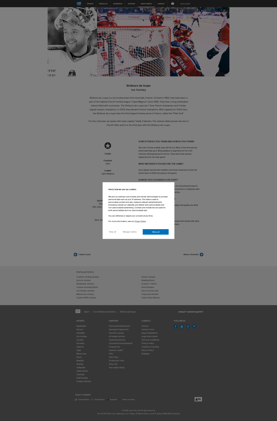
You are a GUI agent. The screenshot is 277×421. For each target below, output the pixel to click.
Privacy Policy (140, 221)
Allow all (155, 232)
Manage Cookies (130, 232)
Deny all (112, 232)
